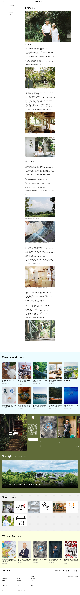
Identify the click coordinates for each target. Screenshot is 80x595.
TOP (9, 5)
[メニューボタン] (77, 1)
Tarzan (32, 580)
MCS (32, 585)
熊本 (10, 14)
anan (17, 576)
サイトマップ (4, 585)
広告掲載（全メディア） (21, 590)
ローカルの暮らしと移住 (30, 5)
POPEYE (32, 576)
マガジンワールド (5, 590)
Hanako (18, 585)
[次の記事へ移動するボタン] (44, 446)
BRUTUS (18, 578)
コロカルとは (4, 576)
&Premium (33, 578)
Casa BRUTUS (19, 580)
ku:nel (32, 582)
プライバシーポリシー (6, 582)
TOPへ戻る (69, 588)
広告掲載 (3, 580)
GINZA (18, 583)
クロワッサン (19, 582)
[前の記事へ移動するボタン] (41, 446)
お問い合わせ (4, 578)
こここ (32, 583)
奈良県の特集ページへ (33, 439)
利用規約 (3, 583)
